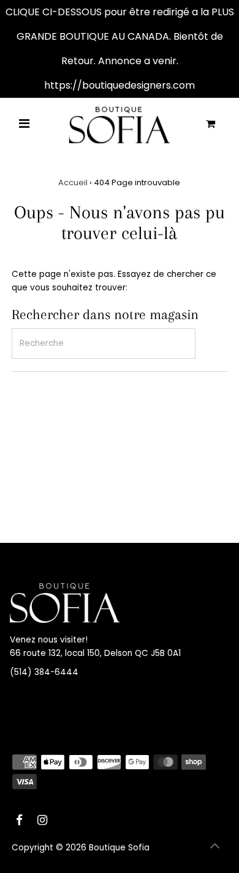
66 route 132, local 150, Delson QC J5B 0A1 (95, 653)
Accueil (73, 182)
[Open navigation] (24, 124)
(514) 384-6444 (44, 672)
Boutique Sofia (119, 847)
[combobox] (103, 343)
